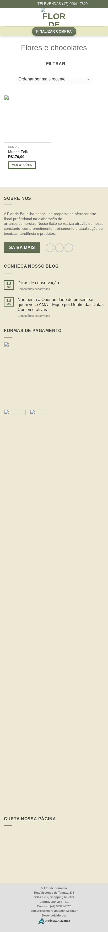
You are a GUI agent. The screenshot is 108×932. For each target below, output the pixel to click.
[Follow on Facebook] (22, 4)
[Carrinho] (101, 17)
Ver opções (22, 164)
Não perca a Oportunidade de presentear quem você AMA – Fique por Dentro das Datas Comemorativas (61, 304)
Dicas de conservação (38, 283)
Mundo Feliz (18, 152)
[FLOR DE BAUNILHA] (54, 17)
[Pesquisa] (89, 17)
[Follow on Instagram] (28, 4)
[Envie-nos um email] (68, 247)
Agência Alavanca (57, 920)
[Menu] (7, 17)
